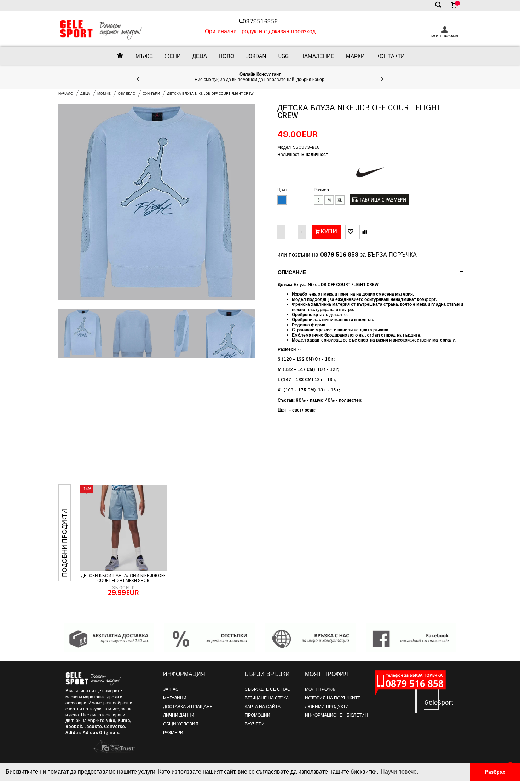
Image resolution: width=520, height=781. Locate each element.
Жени (172, 56)
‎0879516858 (261, 21)
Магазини (174, 698)
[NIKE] (370, 172)
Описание (370, 271)
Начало (65, 93)
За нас (171, 689)
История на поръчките (332, 698)
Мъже (144, 56)
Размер (321, 189)
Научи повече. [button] (399, 772)
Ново (227, 56)
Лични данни (179, 715)
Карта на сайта (263, 707)
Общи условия (180, 724)
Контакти (390, 56)
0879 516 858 (339, 254)
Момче (104, 93)
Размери (173, 732)
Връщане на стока (267, 698)
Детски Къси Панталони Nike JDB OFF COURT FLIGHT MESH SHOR (123, 578)
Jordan (256, 56)
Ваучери (255, 724)
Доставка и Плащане (188, 707)
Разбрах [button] (495, 772)
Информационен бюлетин (336, 715)
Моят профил (321, 689)
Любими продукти (327, 707)
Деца (199, 56)
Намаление (317, 56)
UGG (283, 56)
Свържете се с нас (267, 689)
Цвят (282, 189)
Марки (355, 56)
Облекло (126, 93)
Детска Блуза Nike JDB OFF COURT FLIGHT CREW (210, 93)
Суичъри (151, 93)
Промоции (257, 715)
